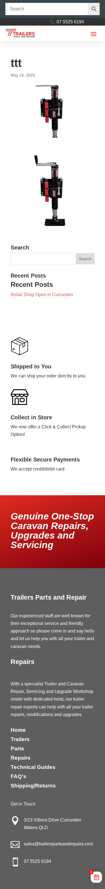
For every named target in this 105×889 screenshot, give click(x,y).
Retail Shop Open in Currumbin (42, 294)
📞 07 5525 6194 (67, 21)
